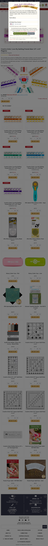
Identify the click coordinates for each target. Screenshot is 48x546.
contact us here (12, 39)
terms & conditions (23, 31)
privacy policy (32, 31)
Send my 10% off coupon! (20, 33)
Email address (12, 17)
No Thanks (31, 33)
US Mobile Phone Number (15, 22)
